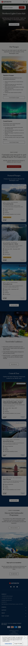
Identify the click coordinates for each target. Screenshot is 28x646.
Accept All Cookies (18, 643)
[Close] (25, 637)
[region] (14, 640)
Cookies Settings (8, 643)
